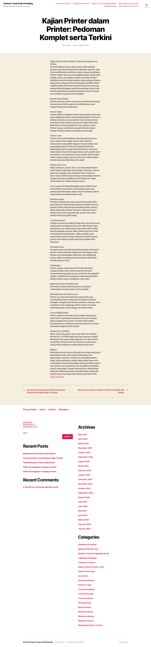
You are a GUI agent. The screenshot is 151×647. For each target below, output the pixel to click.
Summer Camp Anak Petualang (18, 3)
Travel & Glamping (86, 589)
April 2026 (82, 439)
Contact (52, 409)
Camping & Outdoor (86, 562)
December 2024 (85, 479)
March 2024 (83, 520)
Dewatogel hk (29, 424)
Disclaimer (63, 409)
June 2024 (83, 506)
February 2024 (84, 524)
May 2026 (82, 435)
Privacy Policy (30, 409)
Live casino (83, 576)
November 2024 (85, 484)
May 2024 (82, 511)
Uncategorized (84, 603)
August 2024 (84, 497)
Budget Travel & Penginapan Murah (103, 3)
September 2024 (85, 493)
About (42, 409)
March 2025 (83, 466)
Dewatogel (27, 422)
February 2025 (84, 470)
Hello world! (53, 487)
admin (69, 45)
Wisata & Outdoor (86, 621)
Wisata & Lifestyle (86, 616)
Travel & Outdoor (85, 598)
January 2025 (84, 475)
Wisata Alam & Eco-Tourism (129, 6)
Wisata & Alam (84, 607)
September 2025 (85, 457)
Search (25, 433)
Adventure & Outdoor (63, 3)
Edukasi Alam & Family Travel (128, 3)
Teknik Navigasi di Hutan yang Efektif (39, 462)
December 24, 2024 (82, 45)
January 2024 (84, 529)
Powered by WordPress (75, 642)
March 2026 (83, 444)
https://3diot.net (57, 377)
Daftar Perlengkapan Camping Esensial (39, 467)
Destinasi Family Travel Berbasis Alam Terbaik (43, 458)
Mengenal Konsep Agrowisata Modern (39, 454)
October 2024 (84, 488)
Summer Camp (84, 585)
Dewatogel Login (30, 426)
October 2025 (84, 452)
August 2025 (84, 461)
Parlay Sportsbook (110, 6)
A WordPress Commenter (34, 487)
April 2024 (82, 515)
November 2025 (85, 448)
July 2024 (82, 502)
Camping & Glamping (87, 558)
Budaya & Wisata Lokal (81, 3)
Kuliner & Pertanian (86, 571)
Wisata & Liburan (85, 612)
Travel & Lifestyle (86, 594)
